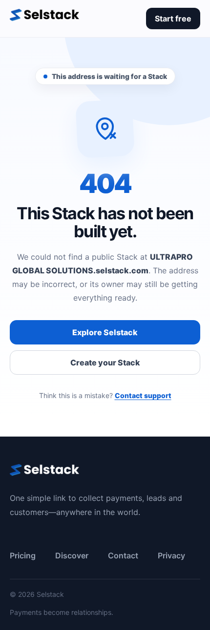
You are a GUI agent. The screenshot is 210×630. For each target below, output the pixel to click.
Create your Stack (105, 362)
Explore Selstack (105, 332)
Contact (123, 555)
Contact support (143, 395)
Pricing (23, 555)
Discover (71, 555)
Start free (173, 18)
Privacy (171, 555)
